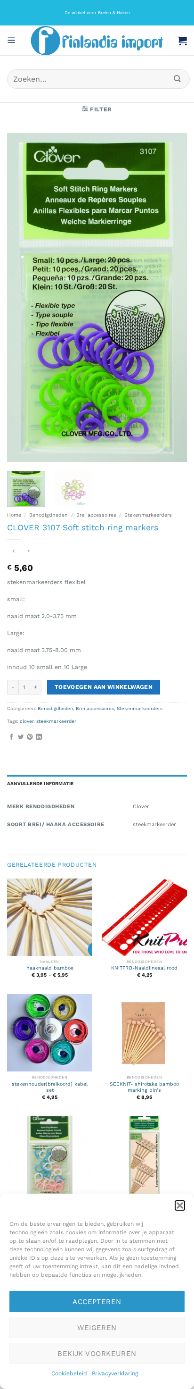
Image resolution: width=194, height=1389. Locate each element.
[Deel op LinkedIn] (39, 737)
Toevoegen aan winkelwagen (104, 687)
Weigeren (97, 1327)
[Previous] (22, 297)
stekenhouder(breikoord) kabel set (50, 1087)
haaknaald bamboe (49, 968)
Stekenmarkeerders (148, 515)
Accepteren (97, 1301)
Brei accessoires (96, 515)
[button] (180, 1205)
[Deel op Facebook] (11, 737)
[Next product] (13, 552)
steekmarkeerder (56, 721)
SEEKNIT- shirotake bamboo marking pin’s (144, 1087)
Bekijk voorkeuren (97, 1353)
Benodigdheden (48, 515)
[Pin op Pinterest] (30, 737)
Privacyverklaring (115, 1373)
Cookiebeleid (69, 1373)
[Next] (171, 297)
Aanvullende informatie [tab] (40, 783)
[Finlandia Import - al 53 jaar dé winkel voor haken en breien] (96, 40)
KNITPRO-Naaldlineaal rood (144, 968)
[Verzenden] (177, 79)
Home (14, 515)
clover (26, 721)
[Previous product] (28, 552)
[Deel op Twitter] (21, 737)
